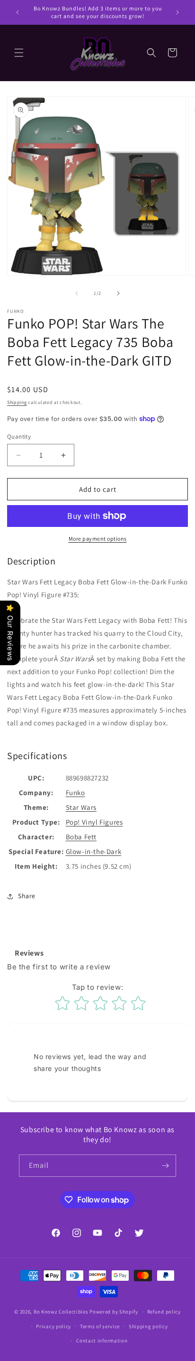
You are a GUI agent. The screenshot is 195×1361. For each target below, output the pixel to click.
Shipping (17, 402)
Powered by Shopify (113, 1311)
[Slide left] (76, 293)
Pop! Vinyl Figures (94, 821)
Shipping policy (148, 1326)
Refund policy (164, 1311)
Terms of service (100, 1326)
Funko (75, 792)
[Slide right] (118, 293)
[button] (19, 52)
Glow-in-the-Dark (94, 851)
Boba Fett (81, 836)
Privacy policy (53, 1326)
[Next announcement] (177, 12)
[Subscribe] (165, 1166)
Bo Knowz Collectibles (61, 1311)
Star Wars (81, 807)
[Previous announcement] (17, 12)
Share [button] (26, 896)
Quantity (19, 436)
